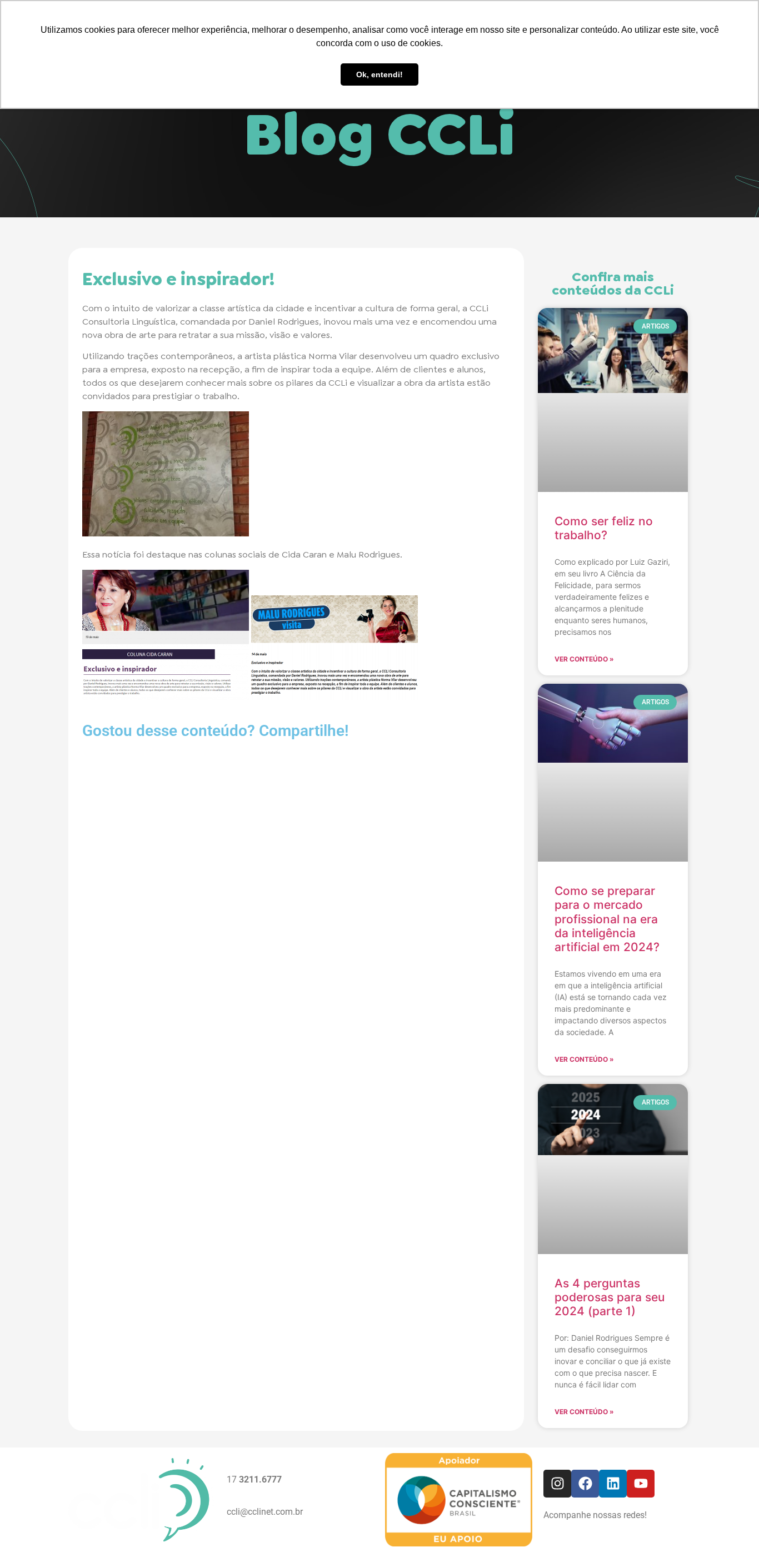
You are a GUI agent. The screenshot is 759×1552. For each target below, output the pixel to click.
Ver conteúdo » (584, 659)
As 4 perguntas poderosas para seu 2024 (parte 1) (610, 1297)
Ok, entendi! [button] (379, 74)
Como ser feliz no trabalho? (604, 528)
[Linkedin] (613, 1484)
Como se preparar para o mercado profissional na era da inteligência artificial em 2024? (607, 919)
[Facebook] (585, 1484)
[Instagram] (557, 1484)
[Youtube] (641, 1484)
